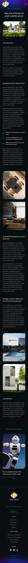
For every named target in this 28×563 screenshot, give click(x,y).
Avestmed (14, 557)
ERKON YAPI (14, 555)
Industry (10, 8)
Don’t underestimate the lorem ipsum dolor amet (12, 473)
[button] (25, 4)
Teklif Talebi (13, 511)
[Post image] (14, 451)
